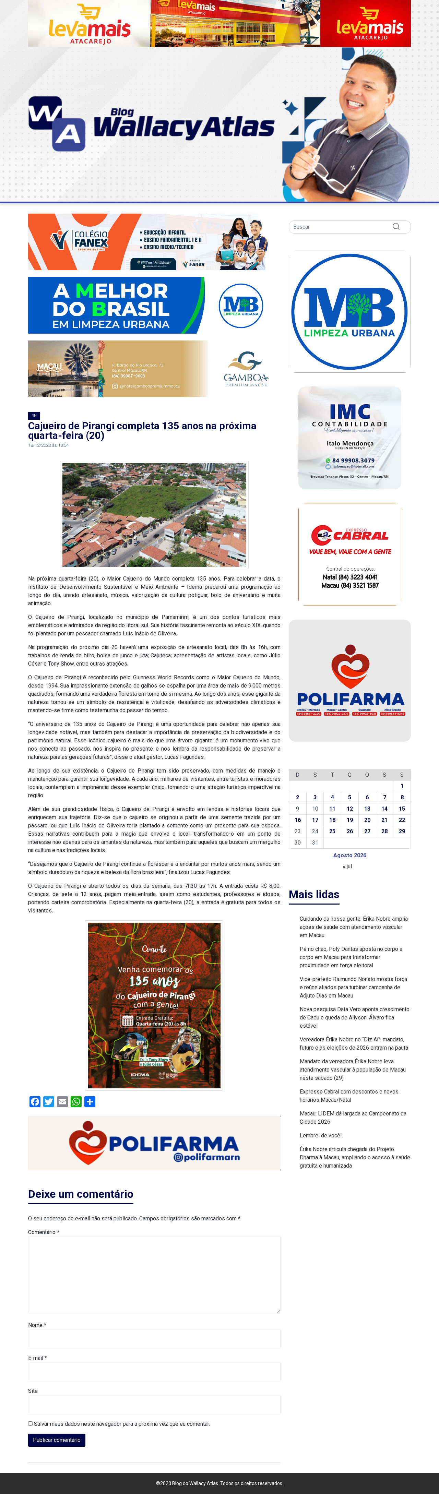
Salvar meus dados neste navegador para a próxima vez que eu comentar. (122, 1424)
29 (402, 831)
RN (34, 416)
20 (367, 820)
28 (384, 831)
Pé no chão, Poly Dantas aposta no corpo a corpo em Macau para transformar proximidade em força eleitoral (351, 957)
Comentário (43, 1232)
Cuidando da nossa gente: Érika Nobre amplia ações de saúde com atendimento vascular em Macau (354, 927)
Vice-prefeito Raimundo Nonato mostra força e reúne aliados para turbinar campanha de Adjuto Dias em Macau (353, 987)
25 (332, 831)
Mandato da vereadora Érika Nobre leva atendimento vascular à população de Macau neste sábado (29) (353, 1069)
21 (384, 820)
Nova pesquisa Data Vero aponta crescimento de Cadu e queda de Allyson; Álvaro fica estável (355, 1017)
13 (367, 808)
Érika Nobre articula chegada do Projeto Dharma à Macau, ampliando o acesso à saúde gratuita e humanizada (355, 1157)
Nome (37, 1325)
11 (332, 808)
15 (402, 808)
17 (315, 820)
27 (367, 831)
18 (332, 820)
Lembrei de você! (321, 1135)
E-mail (37, 1358)
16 (298, 820)
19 (350, 820)
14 (384, 808)
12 (350, 808)
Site (33, 1391)
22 (402, 820)
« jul (347, 866)
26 (350, 831)
